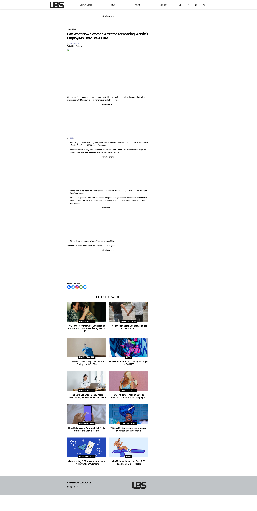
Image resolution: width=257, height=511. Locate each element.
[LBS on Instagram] (188, 5)
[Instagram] (77, 287)
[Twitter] (73, 287)
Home (69, 29)
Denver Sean (74, 44)
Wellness (163, 5)
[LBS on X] (196, 5)
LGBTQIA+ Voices (86, 5)
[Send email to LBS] (203, 5)
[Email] (81, 287)
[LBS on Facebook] (180, 5)
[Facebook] (69, 287)
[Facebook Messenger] (85, 287)
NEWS (74, 29)
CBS (71, 138)
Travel (137, 5)
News (113, 5)
